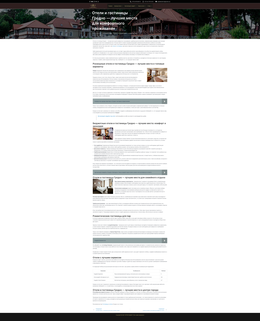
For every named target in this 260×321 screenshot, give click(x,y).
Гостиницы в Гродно (107, 33)
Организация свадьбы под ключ (106, 116)
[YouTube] (92, 1)
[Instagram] (94, 1)
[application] (122, 6)
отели (114, 46)
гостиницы (119, 46)
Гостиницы (105, 304)
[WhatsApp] (98, 1)
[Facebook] (90, 1)
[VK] (96, 1)
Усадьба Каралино (96, 33)
